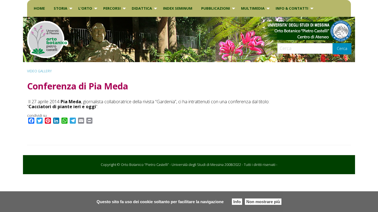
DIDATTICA (142, 8)
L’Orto (85, 8)
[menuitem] (39, 8)
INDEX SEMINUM (177, 8)
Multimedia (253, 8)
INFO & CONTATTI (292, 8)
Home (39, 8)
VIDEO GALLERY (39, 71)
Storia (60, 8)
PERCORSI (112, 8)
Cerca (342, 48)
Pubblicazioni (215, 8)
